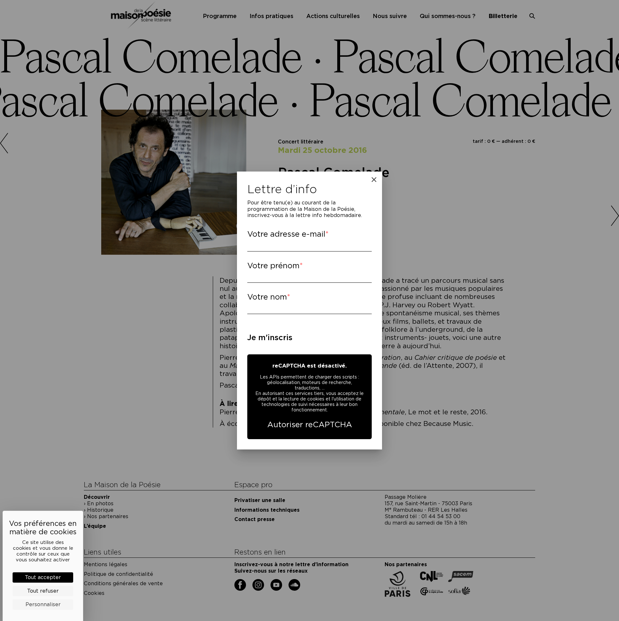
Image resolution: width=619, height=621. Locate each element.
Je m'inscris (269, 337)
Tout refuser (43, 591)
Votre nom (267, 296)
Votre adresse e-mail (286, 234)
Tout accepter (43, 577)
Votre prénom (273, 265)
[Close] (374, 179)
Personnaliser (43, 604)
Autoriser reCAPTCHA (309, 424)
